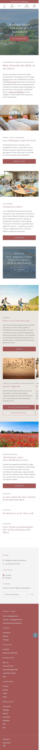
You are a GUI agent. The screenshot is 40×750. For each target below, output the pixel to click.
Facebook (8, 575)
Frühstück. (6, 79)
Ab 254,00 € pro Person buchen (19, 407)
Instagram (8, 578)
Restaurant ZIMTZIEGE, (16, 92)
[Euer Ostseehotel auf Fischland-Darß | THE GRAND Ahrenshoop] (19, 6)
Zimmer (29, 87)
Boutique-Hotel (12, 82)
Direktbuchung (24, 1)
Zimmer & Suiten (19, 161)
